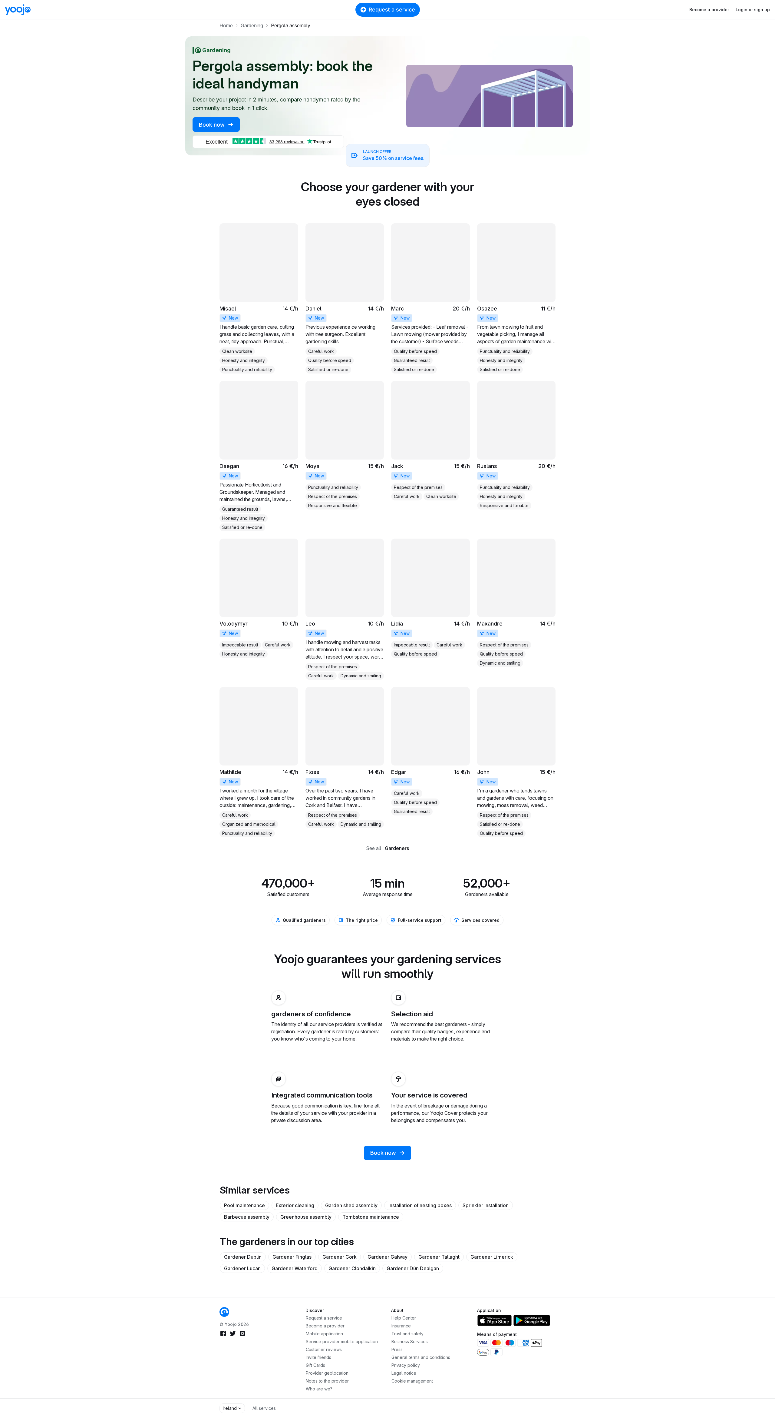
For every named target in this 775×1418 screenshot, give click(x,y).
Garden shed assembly (351, 1205)
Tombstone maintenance (370, 1217)
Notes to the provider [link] (327, 1380)
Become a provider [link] (325, 1325)
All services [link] (264, 1408)
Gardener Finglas (292, 1257)
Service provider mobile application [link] (342, 1341)
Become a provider (709, 9)
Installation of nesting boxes (420, 1205)
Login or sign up (753, 9)
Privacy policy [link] (405, 1365)
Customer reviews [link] (324, 1349)
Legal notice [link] (403, 1373)
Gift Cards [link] (315, 1365)
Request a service (392, 9)
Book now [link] (212, 124)
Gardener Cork (339, 1257)
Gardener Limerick (491, 1257)
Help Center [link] (403, 1317)
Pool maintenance (244, 1205)
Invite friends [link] (318, 1357)
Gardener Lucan (242, 1268)
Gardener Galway (387, 1257)
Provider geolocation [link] (327, 1373)
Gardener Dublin (243, 1257)
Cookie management (412, 1380)
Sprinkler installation (486, 1205)
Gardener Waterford (295, 1268)
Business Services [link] (409, 1341)
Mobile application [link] (324, 1333)
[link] (258, 298)
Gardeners (397, 848)
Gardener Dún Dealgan (413, 1268)
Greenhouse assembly (305, 1217)
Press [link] (397, 1349)
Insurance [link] (401, 1325)
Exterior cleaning (295, 1205)
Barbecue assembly (246, 1217)
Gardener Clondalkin (352, 1268)
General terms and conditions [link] (420, 1357)
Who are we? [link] (319, 1388)
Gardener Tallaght (439, 1257)
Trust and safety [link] (407, 1333)
